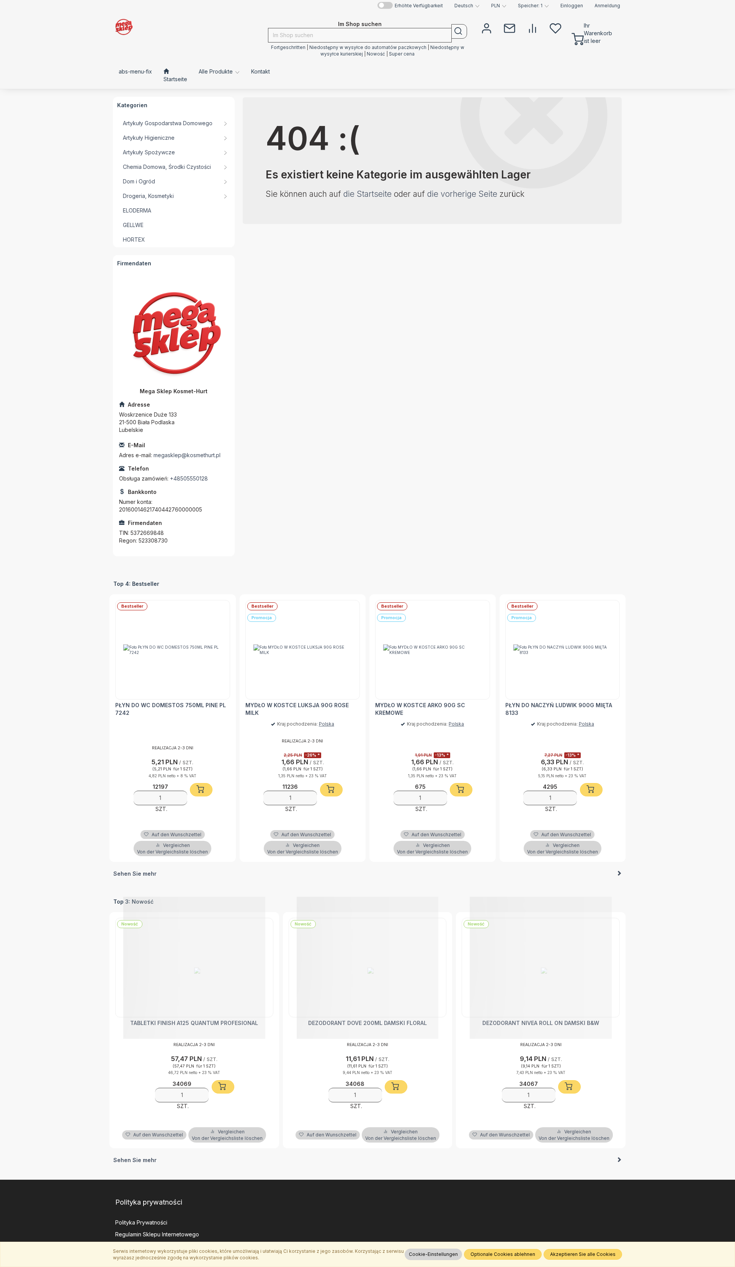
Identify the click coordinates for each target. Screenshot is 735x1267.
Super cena (402, 54)
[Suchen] (459, 31)
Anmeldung (607, 5)
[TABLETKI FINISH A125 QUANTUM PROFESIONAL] (194, 967)
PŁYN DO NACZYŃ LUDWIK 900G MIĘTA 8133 (558, 709)
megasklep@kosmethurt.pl (187, 455)
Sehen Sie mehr (135, 873)
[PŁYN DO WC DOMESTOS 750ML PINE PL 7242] (172, 650)
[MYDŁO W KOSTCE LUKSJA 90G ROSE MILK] (302, 650)
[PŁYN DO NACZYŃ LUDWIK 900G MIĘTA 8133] (562, 650)
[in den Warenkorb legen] (201, 789)
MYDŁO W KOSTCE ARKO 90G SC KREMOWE (420, 709)
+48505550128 (189, 478)
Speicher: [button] (530, 5)
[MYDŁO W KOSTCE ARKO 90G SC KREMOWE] (432, 650)
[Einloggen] (486, 27)
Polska (326, 724)
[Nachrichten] (509, 27)
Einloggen (571, 5)
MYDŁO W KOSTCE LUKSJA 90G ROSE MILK (297, 709)
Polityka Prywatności (141, 1222)
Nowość (376, 54)
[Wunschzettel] (555, 27)
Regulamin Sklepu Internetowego (157, 1234)
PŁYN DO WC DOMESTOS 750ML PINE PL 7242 (170, 709)
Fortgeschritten (288, 47)
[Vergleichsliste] (532, 27)
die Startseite (367, 194)
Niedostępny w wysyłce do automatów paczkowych (367, 47)
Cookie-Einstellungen (433, 1254)
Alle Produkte (216, 71)
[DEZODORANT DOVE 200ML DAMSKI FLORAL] (368, 967)
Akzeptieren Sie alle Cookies (583, 1254)
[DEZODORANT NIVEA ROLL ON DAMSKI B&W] (541, 967)
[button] (467, 5)
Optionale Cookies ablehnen (502, 1254)
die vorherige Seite (462, 194)
